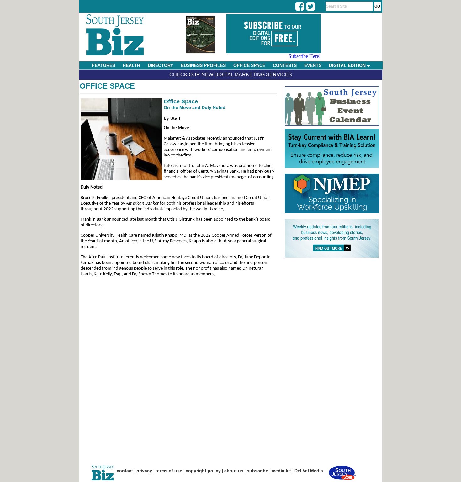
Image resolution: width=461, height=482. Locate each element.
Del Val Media (308, 470)
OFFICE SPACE (249, 65)
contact (125, 470)
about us (233, 470)
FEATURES (103, 65)
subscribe (257, 470)
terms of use (169, 470)
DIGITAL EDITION (348, 65)
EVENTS (312, 65)
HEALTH (131, 65)
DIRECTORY (160, 65)
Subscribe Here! (305, 56)
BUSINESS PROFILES (203, 65)
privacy (144, 470)
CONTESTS (285, 65)
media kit (281, 470)
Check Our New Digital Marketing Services (230, 74)
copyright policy (203, 470)
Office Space (107, 86)
